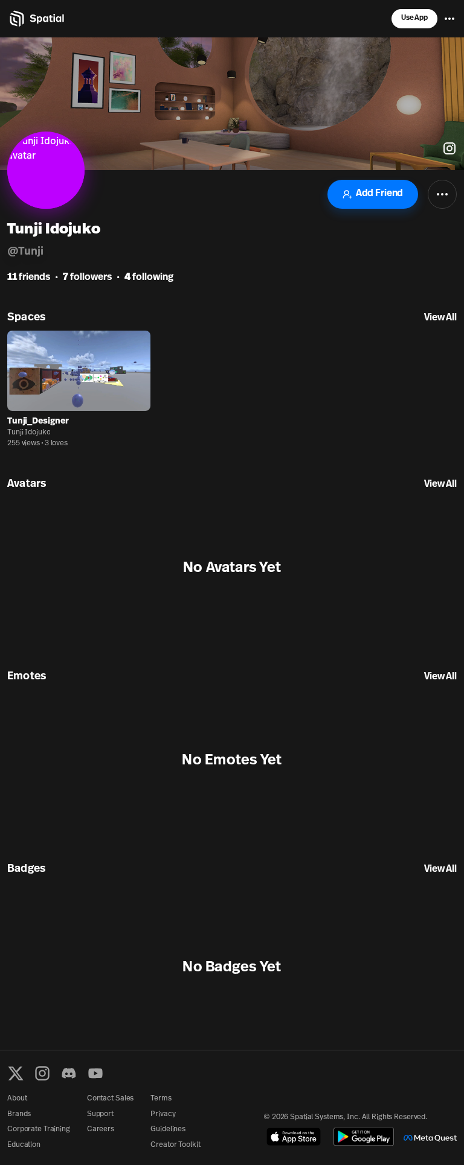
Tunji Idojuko (28, 432)
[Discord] (68, 1073)
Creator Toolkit (175, 1145)
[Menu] (449, 18)
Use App (414, 18)
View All (440, 318)
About (17, 1098)
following (148, 277)
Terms (160, 1098)
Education (23, 1145)
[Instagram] (42, 1073)
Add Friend (379, 193)
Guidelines (167, 1129)
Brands (19, 1114)
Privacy (162, 1114)
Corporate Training (38, 1129)
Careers (100, 1129)
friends (28, 277)
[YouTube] (95, 1073)
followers (87, 277)
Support (100, 1114)
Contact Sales (110, 1098)
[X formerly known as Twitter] (15, 1073)
